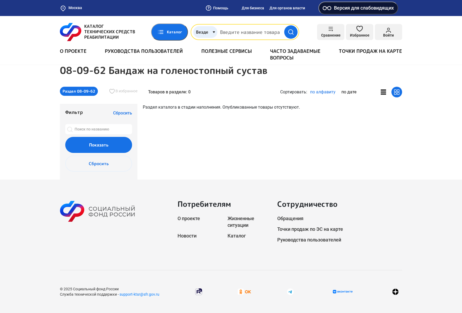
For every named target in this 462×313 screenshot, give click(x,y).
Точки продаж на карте (370, 51)
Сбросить (99, 164)
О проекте (73, 51)
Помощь (220, 8)
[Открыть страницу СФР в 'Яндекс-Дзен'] (395, 291)
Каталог (237, 236)
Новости (187, 236)
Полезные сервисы (226, 51)
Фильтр (74, 112)
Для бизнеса (253, 8)
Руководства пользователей (144, 51)
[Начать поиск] (291, 32)
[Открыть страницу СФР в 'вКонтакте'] (342, 291)
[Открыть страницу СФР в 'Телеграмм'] (290, 291)
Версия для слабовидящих (364, 8)
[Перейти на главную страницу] (97, 32)
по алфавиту (323, 91)
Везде (202, 32)
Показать (99, 145)
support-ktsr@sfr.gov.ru (139, 294)
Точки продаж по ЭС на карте (310, 229)
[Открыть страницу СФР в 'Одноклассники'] (244, 291)
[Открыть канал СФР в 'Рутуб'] (198, 291)
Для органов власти (287, 8)
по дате (348, 91)
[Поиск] (70, 129)
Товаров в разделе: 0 (169, 91)
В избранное (126, 91)
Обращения (290, 218)
